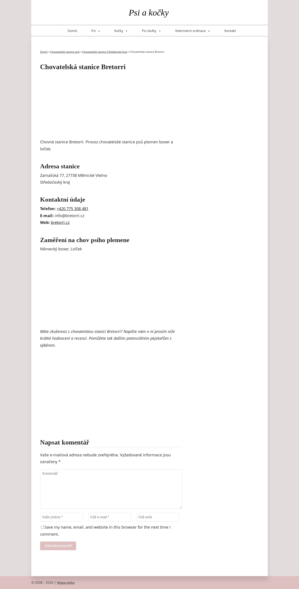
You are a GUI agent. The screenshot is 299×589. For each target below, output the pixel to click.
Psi (93, 30)
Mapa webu (66, 582)
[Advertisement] (111, 106)
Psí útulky (149, 30)
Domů (72, 30)
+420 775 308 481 (72, 208)
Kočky (118, 30)
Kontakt (230, 30)
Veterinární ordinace (190, 30)
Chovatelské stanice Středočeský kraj (104, 52)
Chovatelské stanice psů (64, 52)
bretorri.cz (60, 222)
